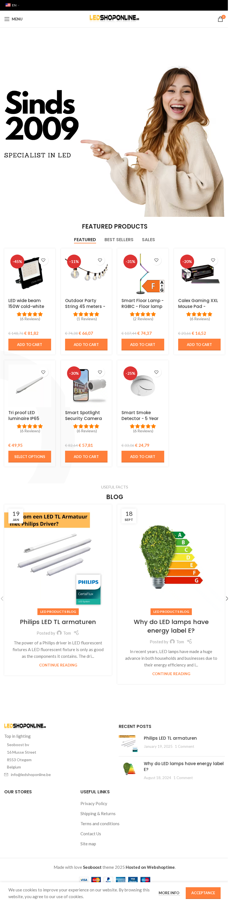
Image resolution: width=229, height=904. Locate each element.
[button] (29, 344)
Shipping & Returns (98, 813)
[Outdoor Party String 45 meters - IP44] (86, 274)
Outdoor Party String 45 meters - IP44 (85, 306)
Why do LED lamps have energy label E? (171, 626)
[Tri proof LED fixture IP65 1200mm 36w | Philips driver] (29, 385)
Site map (88, 843)
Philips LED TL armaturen (58, 622)
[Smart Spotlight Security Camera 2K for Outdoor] (86, 385)
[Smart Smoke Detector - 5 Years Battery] (142, 385)
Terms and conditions (100, 823)
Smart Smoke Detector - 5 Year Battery (140, 418)
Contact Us (90, 833)
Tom (67, 632)
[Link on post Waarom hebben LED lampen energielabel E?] (171, 558)
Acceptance (203, 893)
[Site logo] (115, 18)
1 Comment (184, 746)
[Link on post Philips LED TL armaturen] (58, 558)
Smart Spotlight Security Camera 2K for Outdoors (83, 418)
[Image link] (25, 726)
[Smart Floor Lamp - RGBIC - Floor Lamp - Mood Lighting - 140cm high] (142, 274)
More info (169, 893)
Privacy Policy (93, 803)
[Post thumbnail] (129, 743)
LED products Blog (58, 611)
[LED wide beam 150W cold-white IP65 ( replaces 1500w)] (29, 274)
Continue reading (58, 665)
